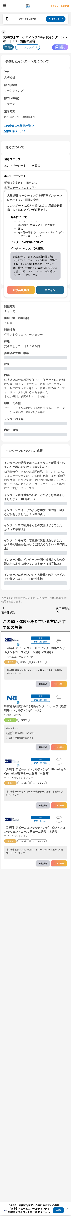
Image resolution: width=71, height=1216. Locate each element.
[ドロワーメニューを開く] (4, 5)
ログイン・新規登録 (59, 5)
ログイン (50, 290)
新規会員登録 (21, 290)
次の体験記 (63, 608)
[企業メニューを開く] (12, 640)
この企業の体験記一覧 (17, 126)
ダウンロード (57, 19)
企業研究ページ (13, 131)
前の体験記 (8, 612)
